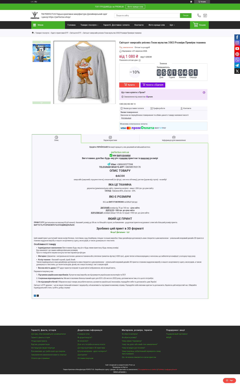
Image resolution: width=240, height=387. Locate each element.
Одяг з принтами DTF (59, 33)
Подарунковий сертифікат (177, 334)
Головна (72, 25)
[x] (38, 296)
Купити (131, 85)
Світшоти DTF (75, 33)
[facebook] (35, 296)
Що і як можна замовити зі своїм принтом (139, 357)
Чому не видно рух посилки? (133, 348)
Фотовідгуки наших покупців (43, 348)
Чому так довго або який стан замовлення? (140, 344)
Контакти (139, 25)
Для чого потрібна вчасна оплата (91, 344)
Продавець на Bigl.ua (120, 367)
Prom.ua (132, 365)
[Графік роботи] (205, 15)
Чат (231, 380)
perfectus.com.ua (120, 152)
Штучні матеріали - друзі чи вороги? (92, 351)
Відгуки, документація (40, 344)
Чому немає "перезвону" (132, 341)
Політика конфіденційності (167, 369)
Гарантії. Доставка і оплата (116, 25)
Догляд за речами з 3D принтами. (91, 348)
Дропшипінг (83, 355)
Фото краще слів (135, 7)
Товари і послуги (88, 25)
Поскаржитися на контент (147, 369)
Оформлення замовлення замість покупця (48, 355)
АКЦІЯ (168, 337)
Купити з (150, 85)
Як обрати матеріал (130, 334)
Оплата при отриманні (40, 358)
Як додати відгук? (85, 337)
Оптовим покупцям (85, 358)
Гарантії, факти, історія (40, 337)
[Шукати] (186, 15)
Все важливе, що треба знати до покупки (48, 351)
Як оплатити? (83, 341)
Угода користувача (39, 341)
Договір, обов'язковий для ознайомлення (48, 334)
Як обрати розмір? (129, 337)
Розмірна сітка (84, 334)
